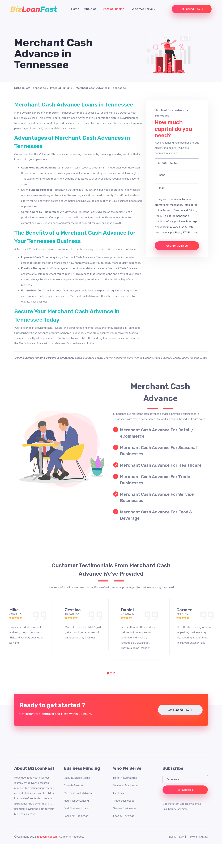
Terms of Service (173, 210)
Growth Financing (115, 358)
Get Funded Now (190, 9)
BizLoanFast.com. (47, 837)
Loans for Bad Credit (194, 358)
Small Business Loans (88, 358)
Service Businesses (124, 808)
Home (75, 9)
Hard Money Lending (140, 358)
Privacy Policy (176, 837)
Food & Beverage (123, 816)
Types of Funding (113, 9)
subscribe (187, 790)
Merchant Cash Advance (78, 793)
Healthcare (119, 793)
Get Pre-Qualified (177, 246)
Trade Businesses (123, 801)
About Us (90, 9)
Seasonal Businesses (126, 785)
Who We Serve (142, 9)
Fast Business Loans (167, 358)
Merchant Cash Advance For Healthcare (161, 465)
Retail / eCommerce (125, 778)
